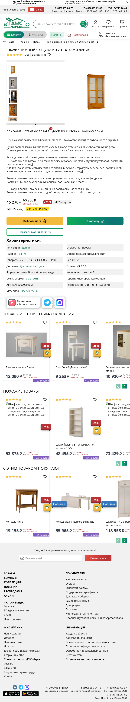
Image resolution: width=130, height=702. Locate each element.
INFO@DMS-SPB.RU (56, 687)
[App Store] (11, 693)
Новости (9, 646)
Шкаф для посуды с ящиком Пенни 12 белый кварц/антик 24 (25, 412)
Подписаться (98, 558)
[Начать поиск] (83, 24)
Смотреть (32, 278)
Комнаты (37, 34)
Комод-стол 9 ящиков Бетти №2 (75, 521)
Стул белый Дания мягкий (72, 367)
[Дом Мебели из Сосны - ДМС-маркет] (16, 22)
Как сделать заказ (77, 579)
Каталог (16, 34)
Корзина (122, 26)
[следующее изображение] (35, 124)
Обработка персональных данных (87, 650)
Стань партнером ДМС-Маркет (23, 659)
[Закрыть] (127, 2)
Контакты (10, 676)
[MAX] (59, 302)
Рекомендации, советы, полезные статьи (91, 642)
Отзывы (8, 663)
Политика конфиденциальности (85, 646)
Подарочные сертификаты (82, 592)
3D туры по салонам (16, 610)
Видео (8, 615)
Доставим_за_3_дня (32, 266)
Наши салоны (12, 633)
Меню (39, 9)
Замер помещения (77, 601)
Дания (26, 247)
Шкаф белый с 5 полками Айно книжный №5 (75, 446)
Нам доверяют (13, 642)
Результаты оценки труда (19, 672)
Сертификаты (74, 655)
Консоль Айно (14, 521)
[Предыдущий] (118, 386)
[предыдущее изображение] (35, 61)
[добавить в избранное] (44, 322)
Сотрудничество (14, 655)
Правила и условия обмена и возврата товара (94, 618)
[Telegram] (47, 302)
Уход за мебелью (76, 633)
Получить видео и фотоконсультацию (27, 302)
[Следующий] (124, 386)
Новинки (56, 35)
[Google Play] (30, 693)
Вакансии (10, 668)
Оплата (70, 583)
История (9, 638)
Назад (11, 41)
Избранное (108, 26)
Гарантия (71, 609)
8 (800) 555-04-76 (64, 8)
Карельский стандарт (79, 638)
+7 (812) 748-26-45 (117, 8)
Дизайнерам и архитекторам (22, 650)
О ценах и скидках (77, 588)
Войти (95, 26)
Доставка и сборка (77, 596)
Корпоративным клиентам (82, 613)
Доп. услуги (73, 605)
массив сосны (29, 291)
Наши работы (12, 619)
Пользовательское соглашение (85, 659)
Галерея (9, 606)
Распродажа (80, 35)
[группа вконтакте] (15, 687)
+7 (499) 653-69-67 (92, 8)
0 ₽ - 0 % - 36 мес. (37, 208)
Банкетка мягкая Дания (20, 367)
